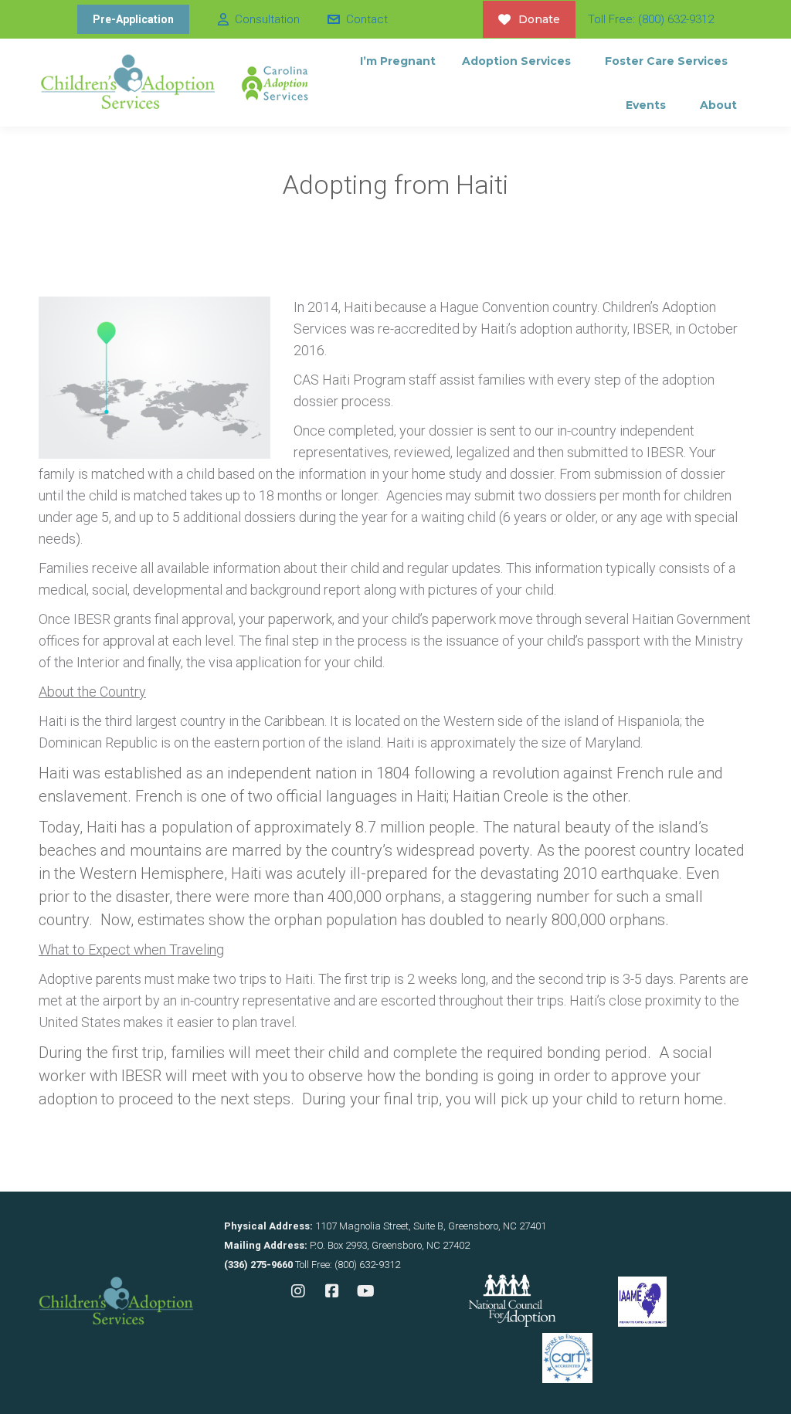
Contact (366, 19)
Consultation (267, 19)
